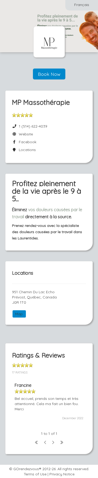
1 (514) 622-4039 (33, 126)
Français (81, 4)
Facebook (26, 142)
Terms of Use (35, 474)
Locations (26, 149)
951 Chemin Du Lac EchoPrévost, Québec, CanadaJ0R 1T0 (34, 297)
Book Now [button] (49, 74)
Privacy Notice (61, 474)
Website (25, 134)
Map (19, 314)
